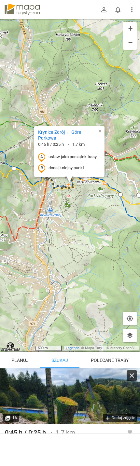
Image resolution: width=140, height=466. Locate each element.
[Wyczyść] (132, 375)
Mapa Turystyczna (99, 348)
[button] (47, 177)
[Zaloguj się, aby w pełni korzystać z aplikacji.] (130, 431)
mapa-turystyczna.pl (22, 9)
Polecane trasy (110, 360)
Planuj (20, 360)
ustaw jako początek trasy (73, 156)
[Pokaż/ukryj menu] (132, 10)
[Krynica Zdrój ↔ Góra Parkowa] (70, 396)
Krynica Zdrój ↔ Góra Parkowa (59, 135)
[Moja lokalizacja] (130, 318)
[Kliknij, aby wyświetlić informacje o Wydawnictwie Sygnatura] (11, 346)
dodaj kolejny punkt (66, 167)
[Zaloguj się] (104, 10)
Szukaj (59, 360)
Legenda (72, 348)
